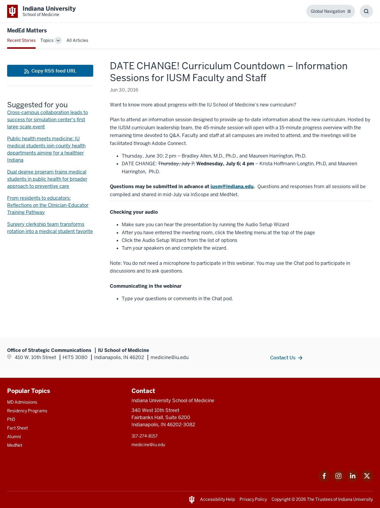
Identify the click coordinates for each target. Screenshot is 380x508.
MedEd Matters (27, 30)
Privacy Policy (253, 499)
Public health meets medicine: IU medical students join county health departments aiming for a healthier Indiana (46, 149)
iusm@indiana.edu (232, 186)
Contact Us (282, 358)
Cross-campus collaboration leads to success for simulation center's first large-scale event (47, 119)
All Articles (77, 40)
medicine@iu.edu (148, 444)
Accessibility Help (217, 499)
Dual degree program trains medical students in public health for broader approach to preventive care (47, 179)
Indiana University (355, 499)
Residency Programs (27, 410)
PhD (11, 419)
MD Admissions (22, 402)
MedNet (14, 445)
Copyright (281, 499)
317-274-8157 (145, 436)
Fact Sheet (17, 428)
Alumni (14, 436)
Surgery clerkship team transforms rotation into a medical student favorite (50, 228)
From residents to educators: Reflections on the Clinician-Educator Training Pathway (47, 205)
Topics (46, 40)
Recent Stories (21, 40)
